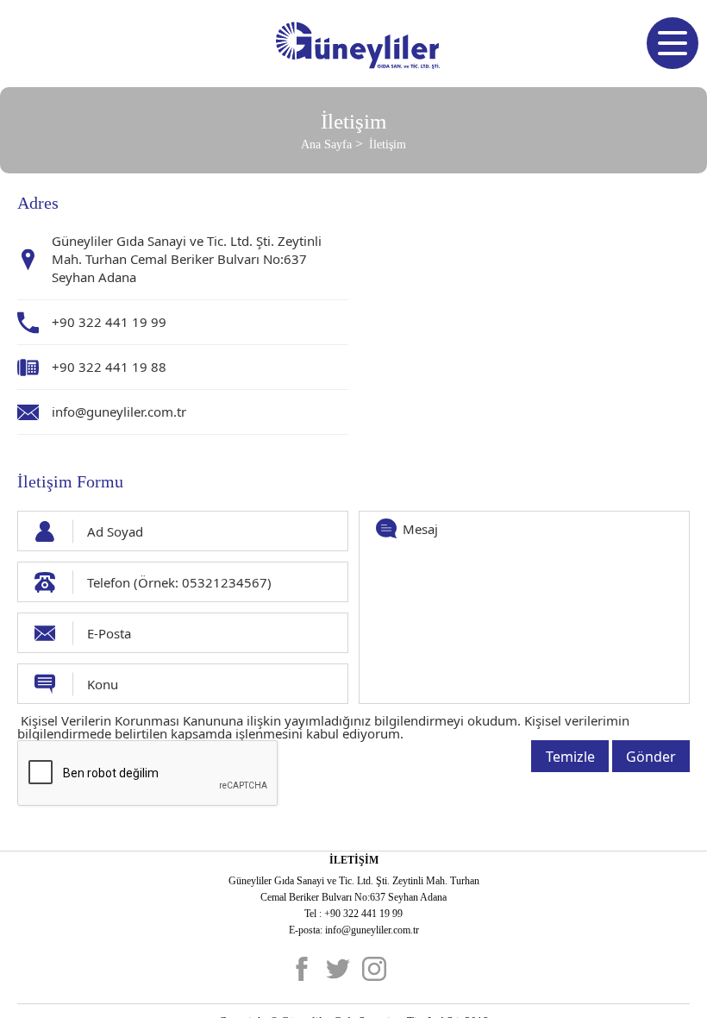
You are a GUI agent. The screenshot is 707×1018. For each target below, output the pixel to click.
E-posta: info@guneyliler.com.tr (354, 930)
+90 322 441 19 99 (109, 321)
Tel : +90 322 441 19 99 (353, 914)
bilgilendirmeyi (419, 720)
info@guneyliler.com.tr (119, 411)
